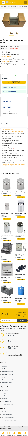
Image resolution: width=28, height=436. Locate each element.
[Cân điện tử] (11, 2)
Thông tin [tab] (4, 124)
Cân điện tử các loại (7, 404)
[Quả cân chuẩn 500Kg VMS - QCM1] (21, 291)
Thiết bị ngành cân (7, 401)
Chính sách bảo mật (7, 380)
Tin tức (3, 377)
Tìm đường (3, 435)
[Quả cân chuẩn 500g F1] (21, 205)
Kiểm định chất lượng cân (9, 420)
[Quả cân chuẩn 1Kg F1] (21, 227)
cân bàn (15, 148)
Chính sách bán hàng (7, 371)
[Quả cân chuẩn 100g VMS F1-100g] (21, 184)
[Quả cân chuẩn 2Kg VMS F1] (7, 227)
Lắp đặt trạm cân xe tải (8, 417)
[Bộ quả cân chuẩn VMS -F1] (7, 249)
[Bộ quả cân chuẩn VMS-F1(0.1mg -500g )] (7, 269)
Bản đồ (3, 369)
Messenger (19, 435)
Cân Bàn (4, 393)
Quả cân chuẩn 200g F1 (6, 191)
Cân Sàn (4, 396)
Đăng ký (22, 320)
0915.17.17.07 (15, 82)
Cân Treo (4, 398)
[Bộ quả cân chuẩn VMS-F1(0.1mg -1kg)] (21, 248)
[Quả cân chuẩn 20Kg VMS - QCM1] (21, 268)
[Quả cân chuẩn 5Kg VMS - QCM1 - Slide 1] (14, 20)
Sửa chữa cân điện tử (7, 412)
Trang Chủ (3, 6)
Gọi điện (14, 435)
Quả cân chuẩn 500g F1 (20, 213)
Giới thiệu (4, 366)
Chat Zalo (9, 435)
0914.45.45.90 (7, 107)
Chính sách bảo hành (7, 374)
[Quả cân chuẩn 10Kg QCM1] (7, 290)
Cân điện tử (5, 390)
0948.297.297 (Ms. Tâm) (9, 87)
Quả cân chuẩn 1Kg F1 (20, 235)
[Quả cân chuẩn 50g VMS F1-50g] (7, 205)
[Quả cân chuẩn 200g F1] (7, 184)
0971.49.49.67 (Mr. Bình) (9, 91)
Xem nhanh (7, 195)
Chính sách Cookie (7, 382)
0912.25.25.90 (7, 101)
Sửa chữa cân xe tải (7, 414)
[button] (25, 2)
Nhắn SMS (25, 435)
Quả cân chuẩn (12, 6)
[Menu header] (3, 2)
